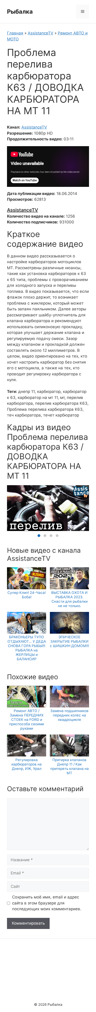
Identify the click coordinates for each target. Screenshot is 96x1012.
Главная (15, 33)
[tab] (39, 535)
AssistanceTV (40, 33)
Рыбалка (20, 11)
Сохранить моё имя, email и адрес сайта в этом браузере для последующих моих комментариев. (46, 903)
